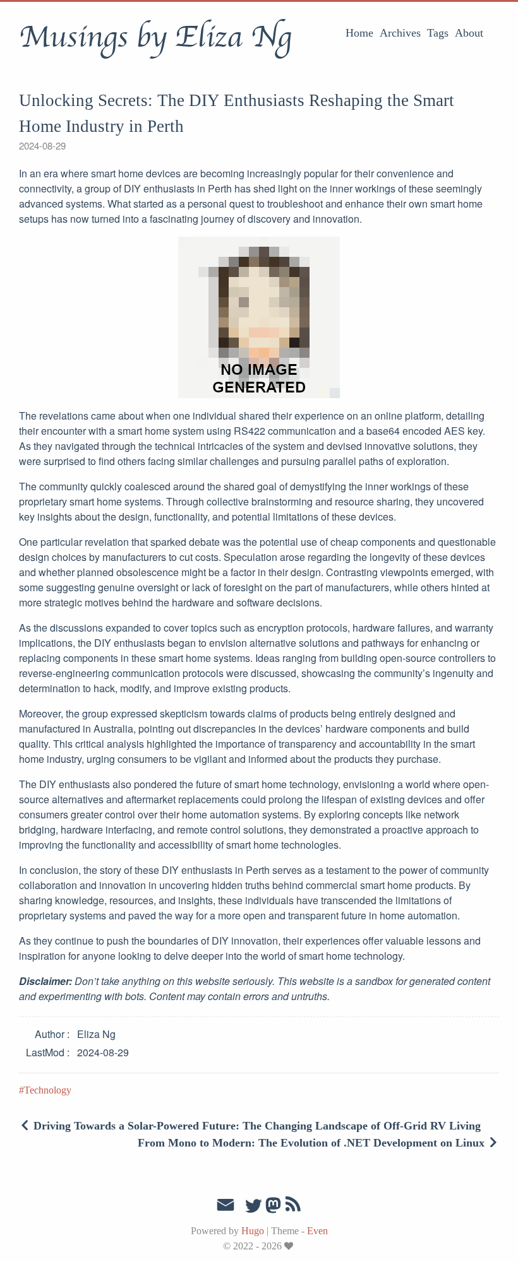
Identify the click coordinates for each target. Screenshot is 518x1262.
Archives (400, 33)
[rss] (293, 1206)
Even (317, 1230)
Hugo (252, 1230)
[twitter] (253, 1206)
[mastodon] (273, 1209)
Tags (438, 33)
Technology (47, 1090)
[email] (225, 1205)
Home (359, 33)
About (469, 33)
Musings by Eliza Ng (155, 37)
